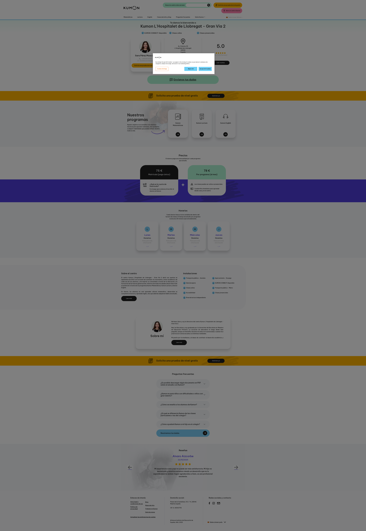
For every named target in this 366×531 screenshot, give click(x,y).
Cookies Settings (162, 69)
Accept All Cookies (205, 69)
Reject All (191, 69)
